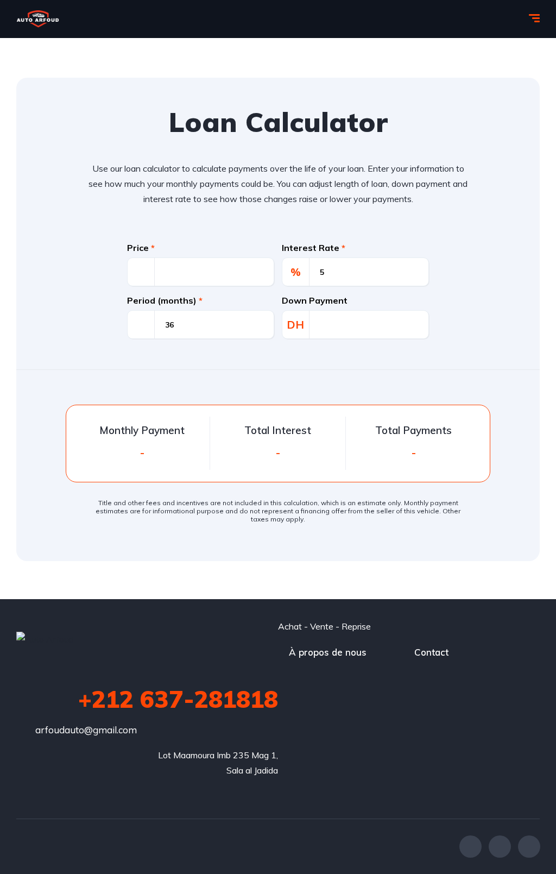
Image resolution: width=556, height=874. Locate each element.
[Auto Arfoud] (37, 19)
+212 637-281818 (178, 699)
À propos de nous (328, 652)
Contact (431, 652)
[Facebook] (470, 846)
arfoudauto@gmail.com (86, 729)
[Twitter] (500, 846)
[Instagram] (529, 846)
